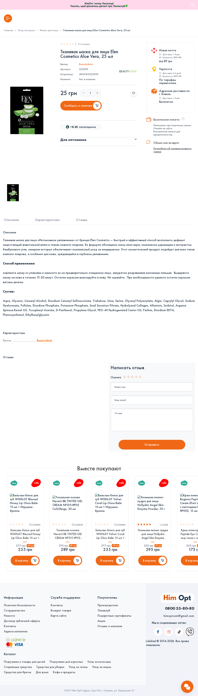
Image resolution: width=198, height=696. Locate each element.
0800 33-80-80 (179, 608)
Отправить (151, 444)
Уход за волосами (99, 661)
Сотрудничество (14, 610)
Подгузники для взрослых (66, 661)
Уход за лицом (26, 30)
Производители (107, 605)
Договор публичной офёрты (22, 621)
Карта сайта (58, 615)
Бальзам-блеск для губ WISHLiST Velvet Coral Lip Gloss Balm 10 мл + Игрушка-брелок (110, 534)
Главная (8, 30)
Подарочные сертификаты (114, 615)
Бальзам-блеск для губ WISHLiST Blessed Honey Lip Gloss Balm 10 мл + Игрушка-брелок (25, 534)
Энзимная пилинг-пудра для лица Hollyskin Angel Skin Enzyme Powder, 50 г (153, 534)
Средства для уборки (50, 667)
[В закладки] (134, 93)
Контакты (10, 626)
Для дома (42, 672)
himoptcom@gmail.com (179, 616)
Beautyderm (86, 64)
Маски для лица (49, 30)
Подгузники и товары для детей (24, 661)
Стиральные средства (18, 667)
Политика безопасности (19, 605)
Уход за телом (78, 667)
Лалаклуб (103, 610)
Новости (9, 615)
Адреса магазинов (15, 631)
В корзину (21, 560)
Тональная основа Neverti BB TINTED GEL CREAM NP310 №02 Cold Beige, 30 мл (68, 534)
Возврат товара (61, 610)
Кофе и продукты (64, 672)
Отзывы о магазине (109, 626)
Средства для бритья (17, 672)
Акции (101, 621)
